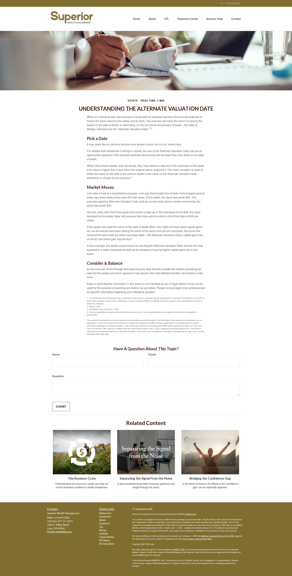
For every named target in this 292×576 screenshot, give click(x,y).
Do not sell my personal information (197, 538)
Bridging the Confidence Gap (210, 478)
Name (56, 354)
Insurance (104, 523)
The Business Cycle (82, 478)
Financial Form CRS (144, 508)
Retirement (105, 513)
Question (58, 376)
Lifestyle (103, 533)
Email (152, 354)
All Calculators (106, 543)
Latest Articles (106, 537)
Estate (102, 520)
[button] (152, 19)
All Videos (104, 540)
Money (102, 530)
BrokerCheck (190, 514)
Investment (105, 516)
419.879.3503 (232, 3)
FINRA (176, 549)
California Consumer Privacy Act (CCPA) (217, 535)
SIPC (183, 549)
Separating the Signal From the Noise (146, 478)
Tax (101, 526)
